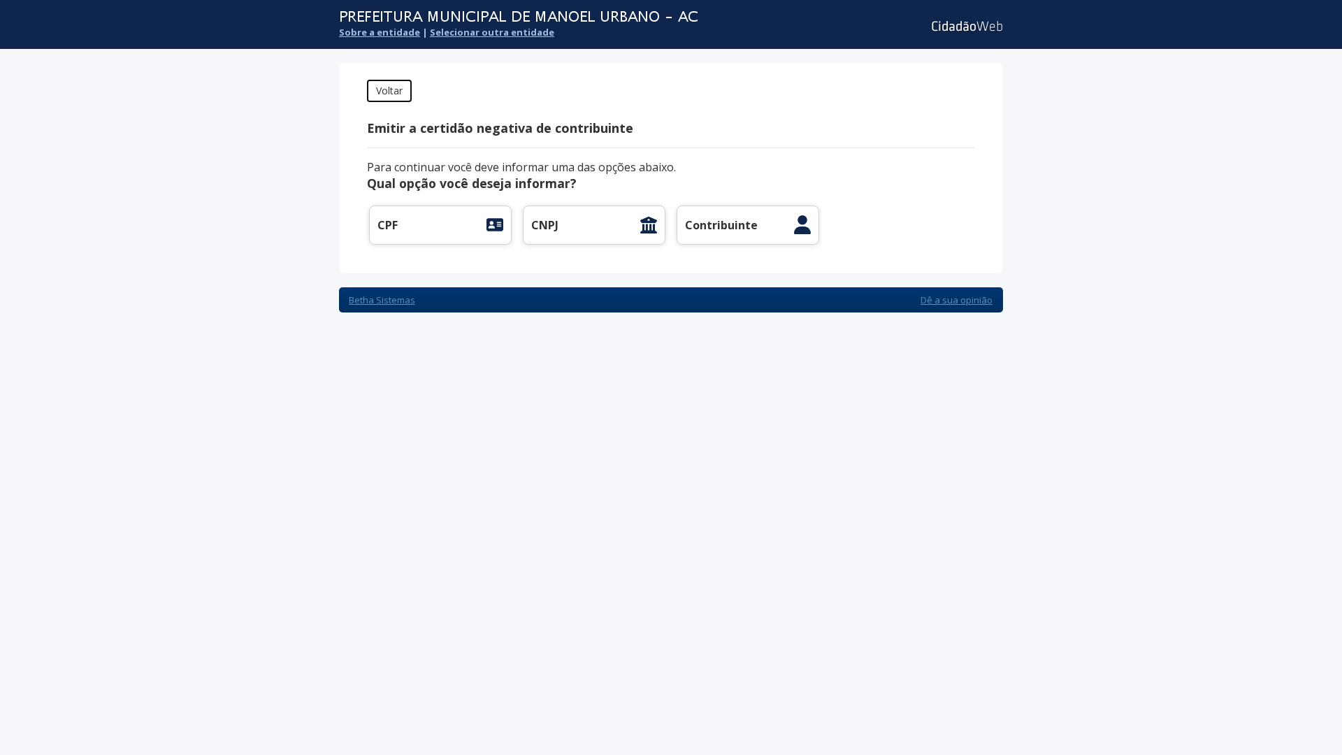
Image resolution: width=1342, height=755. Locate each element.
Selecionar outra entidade (492, 32)
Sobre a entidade (379, 32)
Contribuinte (721, 225)
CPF (387, 225)
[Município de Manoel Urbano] (583, 17)
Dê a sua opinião (957, 300)
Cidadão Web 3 (965, 26)
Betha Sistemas (382, 300)
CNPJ (544, 225)
